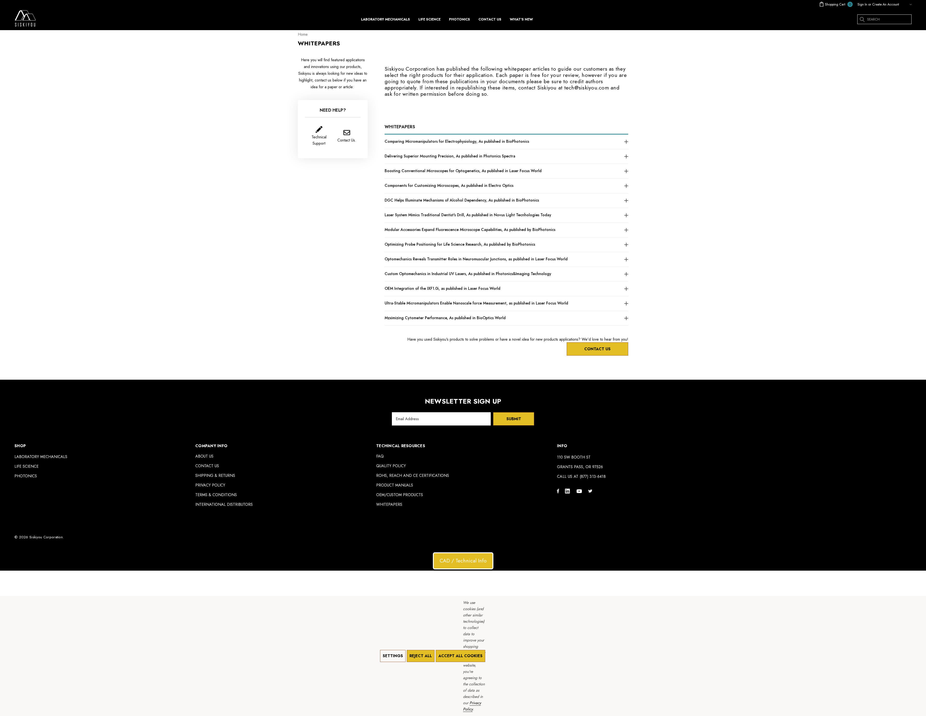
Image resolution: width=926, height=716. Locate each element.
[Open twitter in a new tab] (591, 490)
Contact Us (597, 349)
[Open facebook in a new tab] (558, 490)
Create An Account (885, 4)
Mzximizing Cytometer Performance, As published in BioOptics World (445, 318)
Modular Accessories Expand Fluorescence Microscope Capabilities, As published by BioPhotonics (470, 229)
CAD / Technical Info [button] (463, 560)
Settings (393, 656)
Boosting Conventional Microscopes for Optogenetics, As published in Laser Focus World (463, 171)
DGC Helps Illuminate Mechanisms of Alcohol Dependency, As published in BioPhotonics (462, 200)
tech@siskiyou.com (586, 87)
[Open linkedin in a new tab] (568, 490)
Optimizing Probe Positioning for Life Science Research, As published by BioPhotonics (460, 244)
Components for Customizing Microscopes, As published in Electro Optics (449, 185)
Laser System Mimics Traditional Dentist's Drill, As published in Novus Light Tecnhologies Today (468, 215)
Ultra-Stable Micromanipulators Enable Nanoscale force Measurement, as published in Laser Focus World (476, 303)
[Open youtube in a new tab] (580, 490)
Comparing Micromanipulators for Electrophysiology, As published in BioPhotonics (457, 141)
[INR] (906, 4)
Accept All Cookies (460, 656)
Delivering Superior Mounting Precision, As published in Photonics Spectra (450, 156)
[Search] (862, 19)
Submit (513, 419)
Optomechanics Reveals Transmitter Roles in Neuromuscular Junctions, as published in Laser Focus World (476, 259)
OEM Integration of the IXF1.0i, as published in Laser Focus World (442, 288)
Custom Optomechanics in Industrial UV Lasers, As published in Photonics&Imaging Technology (468, 274)
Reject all (420, 656)
